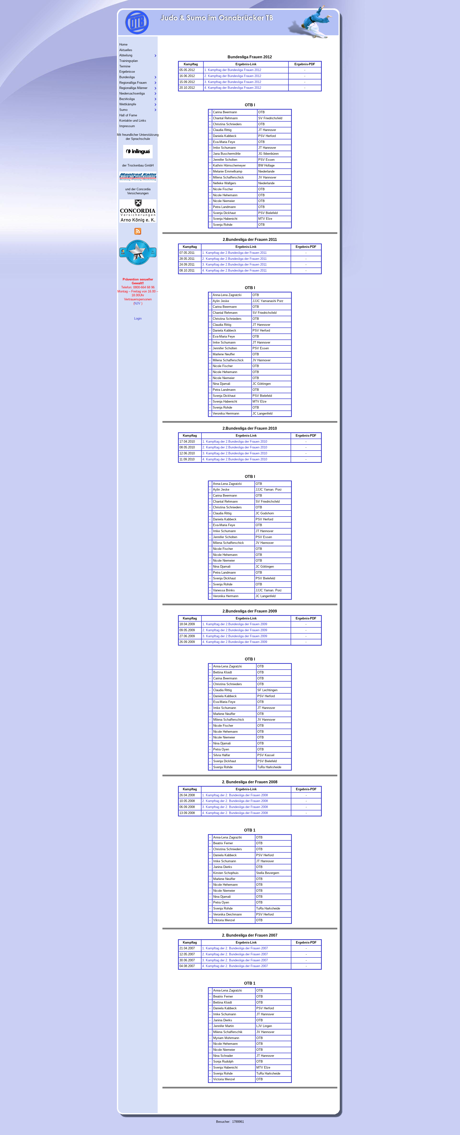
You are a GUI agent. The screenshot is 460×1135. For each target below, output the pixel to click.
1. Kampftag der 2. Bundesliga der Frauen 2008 (235, 795)
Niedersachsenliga (132, 93)
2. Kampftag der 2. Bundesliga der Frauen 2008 (235, 801)
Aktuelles (125, 50)
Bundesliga (127, 77)
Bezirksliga (127, 99)
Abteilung (125, 55)
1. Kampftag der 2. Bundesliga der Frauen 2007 (235, 948)
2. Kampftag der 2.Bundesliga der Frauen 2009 (234, 630)
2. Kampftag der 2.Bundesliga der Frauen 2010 (234, 447)
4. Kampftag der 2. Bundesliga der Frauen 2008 (235, 813)
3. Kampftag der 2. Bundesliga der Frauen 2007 (235, 960)
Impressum (127, 126)
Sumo (123, 110)
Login (138, 318)
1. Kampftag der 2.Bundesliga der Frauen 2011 (234, 253)
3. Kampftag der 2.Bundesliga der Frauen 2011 (234, 264)
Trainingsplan (128, 61)
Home (123, 44)
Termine (124, 66)
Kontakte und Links (132, 120)
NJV (137, 303)
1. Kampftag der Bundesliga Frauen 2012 (232, 70)
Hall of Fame (128, 115)
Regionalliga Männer (133, 88)
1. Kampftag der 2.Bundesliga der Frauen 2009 (234, 624)
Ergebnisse (127, 71)
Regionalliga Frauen (133, 82)
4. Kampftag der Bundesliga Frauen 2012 (232, 87)
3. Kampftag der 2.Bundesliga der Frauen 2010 (234, 453)
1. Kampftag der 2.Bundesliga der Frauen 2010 (234, 441)
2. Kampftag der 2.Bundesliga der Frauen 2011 (234, 259)
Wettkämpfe (127, 104)
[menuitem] (137, 45)
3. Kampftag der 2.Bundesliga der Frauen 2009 (234, 636)
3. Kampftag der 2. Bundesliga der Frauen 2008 (235, 807)
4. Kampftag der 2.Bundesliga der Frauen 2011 (234, 270)
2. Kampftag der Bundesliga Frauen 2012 (232, 76)
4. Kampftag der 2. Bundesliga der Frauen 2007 (235, 966)
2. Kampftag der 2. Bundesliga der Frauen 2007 (235, 954)
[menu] (138, 85)
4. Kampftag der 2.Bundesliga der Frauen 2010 (234, 459)
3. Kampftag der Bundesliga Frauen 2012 (232, 82)
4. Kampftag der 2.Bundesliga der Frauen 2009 (234, 642)
